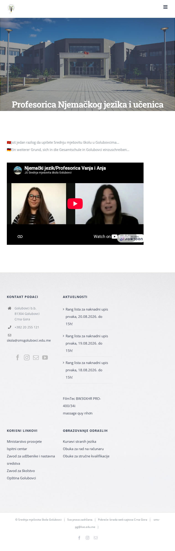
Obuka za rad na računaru (83, 448)
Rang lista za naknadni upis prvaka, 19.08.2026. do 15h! (87, 343)
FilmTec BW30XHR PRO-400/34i (82, 402)
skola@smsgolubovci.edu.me (29, 340)
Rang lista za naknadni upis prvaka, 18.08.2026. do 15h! (87, 370)
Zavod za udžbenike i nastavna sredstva (31, 460)
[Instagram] (27, 357)
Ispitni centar (17, 448)
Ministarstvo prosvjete (24, 441)
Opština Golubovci (21, 478)
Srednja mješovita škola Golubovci (40, 520)
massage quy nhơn (78, 413)
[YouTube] (45, 357)
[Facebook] (18, 357)
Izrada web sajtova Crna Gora (128, 520)
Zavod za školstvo (21, 470)
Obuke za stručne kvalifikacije (86, 456)
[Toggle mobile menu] (165, 7)
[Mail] (36, 357)
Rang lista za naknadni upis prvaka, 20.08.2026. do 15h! (87, 316)
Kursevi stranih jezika (79, 441)
